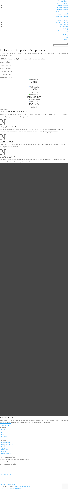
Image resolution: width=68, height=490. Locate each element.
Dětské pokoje (63, 24)
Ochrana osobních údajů (22, 486)
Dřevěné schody (63, 31)
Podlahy (65, 29)
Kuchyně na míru (62, 3)
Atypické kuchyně (62, 7)
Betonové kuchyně (62, 14)
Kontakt (65, 39)
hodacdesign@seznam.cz (8, 484)
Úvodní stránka (6, 430)
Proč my (65, 35)
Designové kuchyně (62, 12)
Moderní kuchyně (62, 10)
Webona (19, 489)
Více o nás (6, 425)
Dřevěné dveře (63, 26)
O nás (66, 37)
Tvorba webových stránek (8, 489)
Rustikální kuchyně (62, 16)
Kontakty (4, 436)
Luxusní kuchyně (63, 5)
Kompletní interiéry (62, 22)
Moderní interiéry (62, 20)
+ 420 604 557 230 (5, 474)
